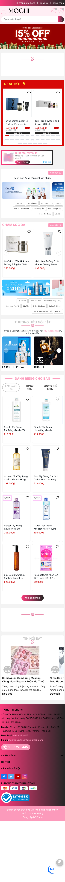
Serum (58, 203)
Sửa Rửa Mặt (32, 203)
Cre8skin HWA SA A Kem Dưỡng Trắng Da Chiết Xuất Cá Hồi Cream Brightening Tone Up (16, 263)
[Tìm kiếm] (61, 19)
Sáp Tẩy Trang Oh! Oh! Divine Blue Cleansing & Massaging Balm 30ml (46, 478)
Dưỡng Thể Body (55, 306)
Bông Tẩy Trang (45, 214)
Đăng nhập (58, 3)
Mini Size (58, 214)
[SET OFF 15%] (32, 36)
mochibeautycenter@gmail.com (25, 740)
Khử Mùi (58, 311)
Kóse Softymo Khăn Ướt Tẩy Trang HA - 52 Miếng (46, 577)
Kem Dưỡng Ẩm (38, 208)
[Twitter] (11, 776)
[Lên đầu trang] (60, 872)
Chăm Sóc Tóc (35, 301)
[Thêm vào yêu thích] (29, 93)
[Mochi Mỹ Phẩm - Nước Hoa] (18, 11)
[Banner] (26, 190)
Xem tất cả (55, 172)
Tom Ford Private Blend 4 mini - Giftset (47, 122)
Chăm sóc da (13, 224)
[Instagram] (24, 776)
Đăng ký (44, 3)
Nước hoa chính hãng (32, 813)
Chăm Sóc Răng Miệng (52, 301)
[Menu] (3, 11)
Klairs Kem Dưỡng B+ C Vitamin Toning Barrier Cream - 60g (47, 263)
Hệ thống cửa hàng (25, 3)
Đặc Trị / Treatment (21, 208)
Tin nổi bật (32, 638)
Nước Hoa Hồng (47, 203)
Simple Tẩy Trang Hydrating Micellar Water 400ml (43, 429)
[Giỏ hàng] (61, 10)
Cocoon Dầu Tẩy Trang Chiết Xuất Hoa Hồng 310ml (16, 478)
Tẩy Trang (20, 203)
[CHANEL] (48, 350)
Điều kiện (47, 162)
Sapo (39, 817)
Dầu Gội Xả (22, 301)
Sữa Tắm (26, 306)
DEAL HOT (13, 84)
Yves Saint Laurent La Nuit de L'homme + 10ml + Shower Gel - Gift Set (17, 123)
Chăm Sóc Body (39, 306)
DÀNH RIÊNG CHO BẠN (32, 378)
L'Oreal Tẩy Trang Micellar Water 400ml (45, 527)
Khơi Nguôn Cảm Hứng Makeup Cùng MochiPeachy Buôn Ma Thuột (23, 679)
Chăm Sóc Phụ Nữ (12, 306)
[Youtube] (18, 776)
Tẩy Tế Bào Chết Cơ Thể (42, 311)
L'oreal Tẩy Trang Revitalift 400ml (13, 527)
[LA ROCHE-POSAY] (16, 350)
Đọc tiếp (7, 693)
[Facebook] (4, 776)
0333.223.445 (21, 735)
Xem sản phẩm (33, 597)
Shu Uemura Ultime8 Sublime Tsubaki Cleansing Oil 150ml (14, 577)
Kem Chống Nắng (54, 208)
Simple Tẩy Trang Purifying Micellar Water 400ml (16, 429)
